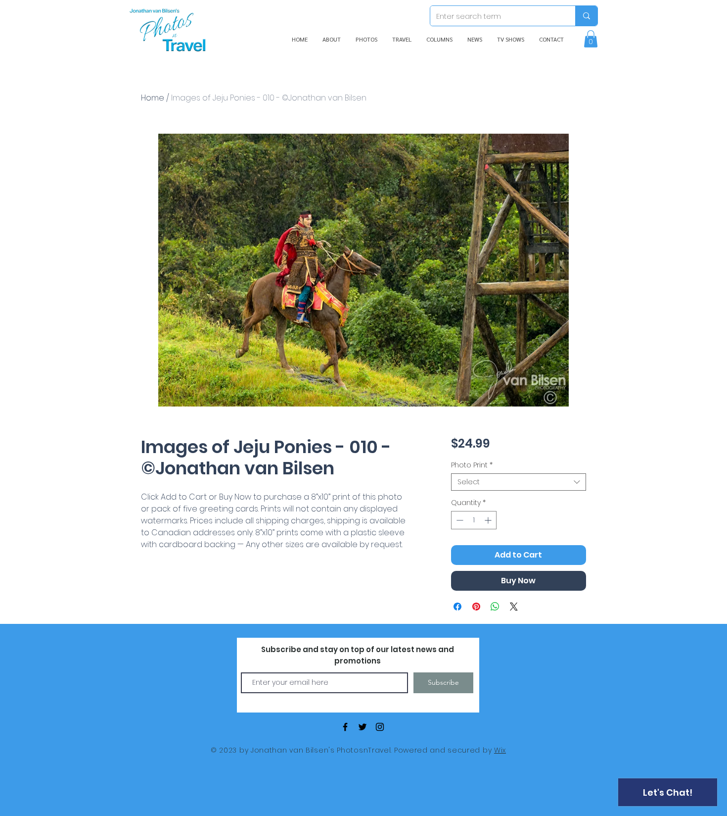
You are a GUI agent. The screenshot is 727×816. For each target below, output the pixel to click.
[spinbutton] (474, 520)
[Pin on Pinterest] (476, 606)
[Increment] (489, 520)
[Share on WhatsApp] (495, 606)
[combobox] (518, 482)
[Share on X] (514, 606)
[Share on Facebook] (457, 606)
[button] (591, 39)
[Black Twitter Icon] (362, 726)
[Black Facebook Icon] (345, 726)
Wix (500, 750)
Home (152, 97)
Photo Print (472, 465)
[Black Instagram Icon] (379, 726)
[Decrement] (459, 520)
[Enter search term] (586, 16)
